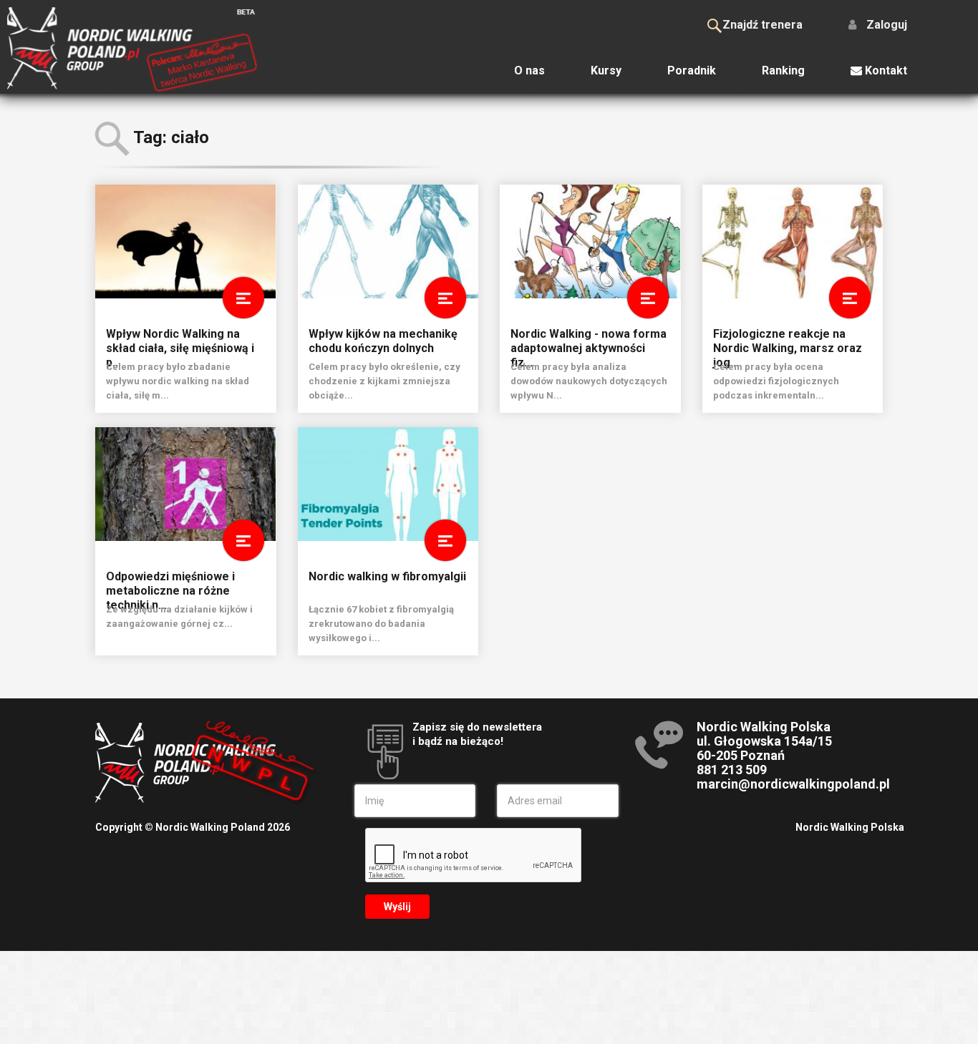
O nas (529, 70)
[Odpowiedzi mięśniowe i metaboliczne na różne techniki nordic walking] (185, 484)
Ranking (783, 70)
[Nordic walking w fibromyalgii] (388, 484)
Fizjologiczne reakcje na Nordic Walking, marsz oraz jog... (787, 340)
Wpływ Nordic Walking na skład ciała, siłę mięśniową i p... (180, 340)
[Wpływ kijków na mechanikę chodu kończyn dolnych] (388, 241)
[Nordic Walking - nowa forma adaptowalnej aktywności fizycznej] (590, 241)
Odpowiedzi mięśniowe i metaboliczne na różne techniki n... (170, 582)
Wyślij (397, 906)
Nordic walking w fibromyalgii (387, 576)
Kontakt (884, 70)
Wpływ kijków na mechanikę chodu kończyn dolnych (383, 340)
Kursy (606, 70)
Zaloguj (885, 24)
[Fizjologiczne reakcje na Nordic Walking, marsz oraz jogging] (792, 241)
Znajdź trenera (762, 24)
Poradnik (691, 70)
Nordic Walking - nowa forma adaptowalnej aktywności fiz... (588, 340)
